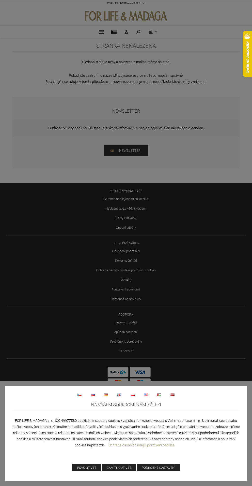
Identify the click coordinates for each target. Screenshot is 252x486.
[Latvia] (172, 395)
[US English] (146, 395)
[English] (119, 395)
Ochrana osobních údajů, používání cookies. (142, 445)
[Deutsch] (106, 395)
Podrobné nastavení (158, 468)
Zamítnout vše (119, 468)
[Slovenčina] (93, 395)
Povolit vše (86, 468)
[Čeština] (79, 395)
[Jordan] (159, 395)
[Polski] (133, 395)
